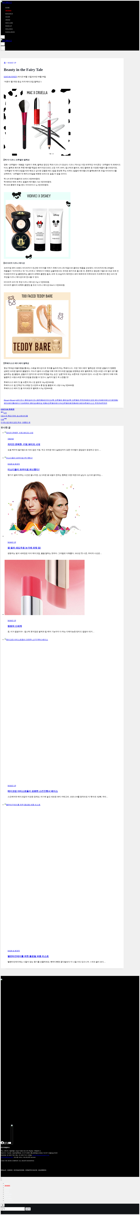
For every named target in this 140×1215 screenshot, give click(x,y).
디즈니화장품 (36, 400)
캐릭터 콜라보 (29, 403)
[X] (7, 1144)
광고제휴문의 (42, 1170)
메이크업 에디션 (93, 400)
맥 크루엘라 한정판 (77, 400)
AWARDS (8, 10)
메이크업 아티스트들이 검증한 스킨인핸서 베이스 (33, 791)
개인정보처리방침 (19, 1170)
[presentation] (64, 432)
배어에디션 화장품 (108, 400)
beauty (7, 400)
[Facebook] (2, 1144)
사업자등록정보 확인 (7, 1157)
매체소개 (3, 1170)
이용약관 (9, 1170)
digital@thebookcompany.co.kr (40, 1155)
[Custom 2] (12, 1144)
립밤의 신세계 (15, 626)
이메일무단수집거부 (31, 1170)
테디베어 (79, 403)
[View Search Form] (3, 37)
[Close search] (3, 1205)
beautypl (14, 400)
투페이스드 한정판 (92, 403)
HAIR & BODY (10, 32)
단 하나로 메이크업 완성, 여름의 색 (15, 421)
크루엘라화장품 (68, 403)
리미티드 (47, 400)
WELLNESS (9, 29)
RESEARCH (9, 13)
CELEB (7, 16)
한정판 (103, 403)
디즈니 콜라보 (24, 400)
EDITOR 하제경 (10, 77)
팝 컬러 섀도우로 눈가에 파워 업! (24, 548)
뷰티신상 (18, 403)
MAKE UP (8, 26)
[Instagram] (5, 1144)
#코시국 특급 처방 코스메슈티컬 (14, 414)
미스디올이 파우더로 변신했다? (24, 469)
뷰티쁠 (11, 403)
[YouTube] (9, 1144)
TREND (7, 19)
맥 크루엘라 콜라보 (59, 400)
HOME (7, 7)
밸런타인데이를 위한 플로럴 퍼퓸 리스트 (28, 956)
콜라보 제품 (41, 403)
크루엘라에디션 (54, 403)
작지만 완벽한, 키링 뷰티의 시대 (24, 444)
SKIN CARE (9, 23)
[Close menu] (1, 1179)
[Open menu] (3, 48)
